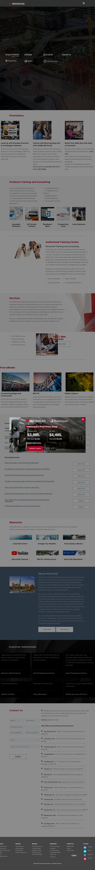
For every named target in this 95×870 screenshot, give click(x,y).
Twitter (89, 850)
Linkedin (90, 846)
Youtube (90, 858)
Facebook (90, 854)
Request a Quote (35, 448)
